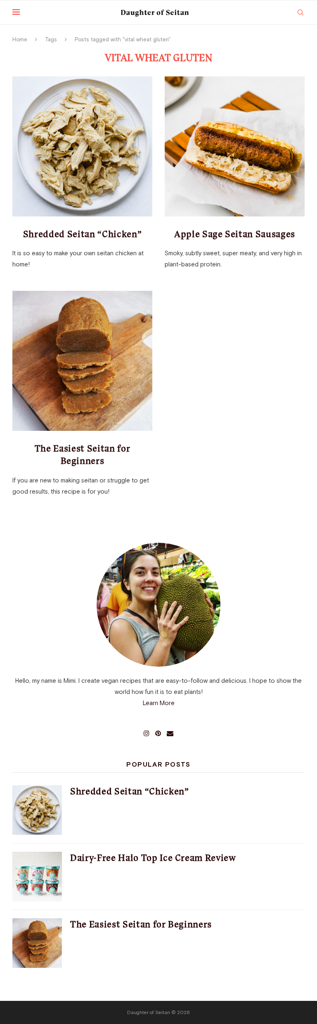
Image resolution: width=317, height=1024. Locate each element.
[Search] (300, 12)
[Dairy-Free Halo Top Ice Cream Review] (37, 876)
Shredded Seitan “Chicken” (82, 234)
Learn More (159, 702)
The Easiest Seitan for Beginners (141, 924)
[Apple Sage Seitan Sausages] (235, 146)
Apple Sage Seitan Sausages (234, 234)
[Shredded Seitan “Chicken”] (82, 146)
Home (19, 39)
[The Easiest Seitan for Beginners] (82, 361)
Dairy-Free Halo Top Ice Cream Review (153, 857)
